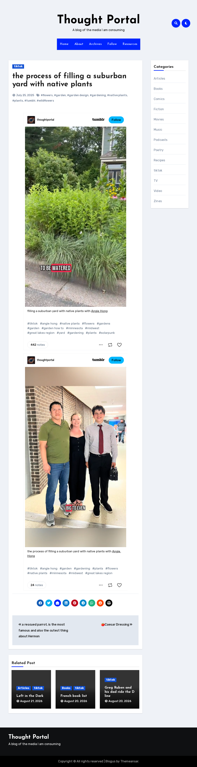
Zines (158, 201)
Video (158, 191)
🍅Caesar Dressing (115, 624)
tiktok (18, 66)
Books (66, 688)
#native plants (117, 95)
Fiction (159, 109)
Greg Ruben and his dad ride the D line (119, 692)
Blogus (110, 761)
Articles (23, 688)
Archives (95, 44)
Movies (159, 119)
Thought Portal (98, 20)
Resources (130, 44)
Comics (159, 99)
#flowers (47, 95)
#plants (17, 100)
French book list (73, 696)
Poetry (159, 150)
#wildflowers (45, 100)
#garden (60, 95)
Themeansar (129, 761)
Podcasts (161, 140)
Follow (112, 44)
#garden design (77, 95)
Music (158, 129)
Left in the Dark (29, 696)
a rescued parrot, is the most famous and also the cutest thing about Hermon (43, 630)
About (78, 44)
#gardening (98, 95)
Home (64, 44)
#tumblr (29, 100)
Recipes (159, 160)
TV (156, 180)
